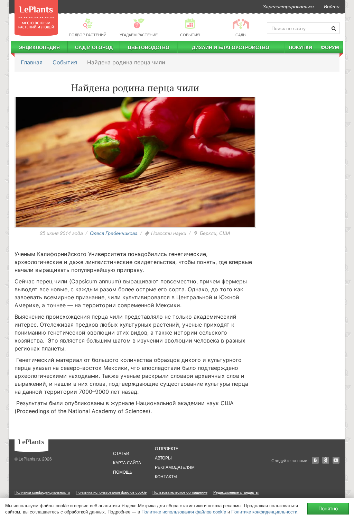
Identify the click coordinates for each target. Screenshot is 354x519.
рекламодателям (175, 467)
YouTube (336, 460)
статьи (121, 453)
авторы (163, 458)
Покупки (300, 47)
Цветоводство (148, 47)
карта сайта (127, 462)
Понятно (328, 508)
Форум (330, 47)
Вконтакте (315, 460)
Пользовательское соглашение (179, 492)
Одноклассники (325, 460)
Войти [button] (331, 6)
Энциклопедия (39, 47)
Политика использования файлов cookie (111, 492)
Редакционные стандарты (236, 492)
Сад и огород (94, 47)
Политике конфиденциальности (264, 511)
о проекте (166, 448)
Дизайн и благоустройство (230, 47)
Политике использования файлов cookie (183, 511)
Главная (32, 62)
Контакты (166, 476)
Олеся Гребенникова (114, 232)
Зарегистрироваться (288, 6)
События (65, 62)
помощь (122, 472)
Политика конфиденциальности (42, 492)
